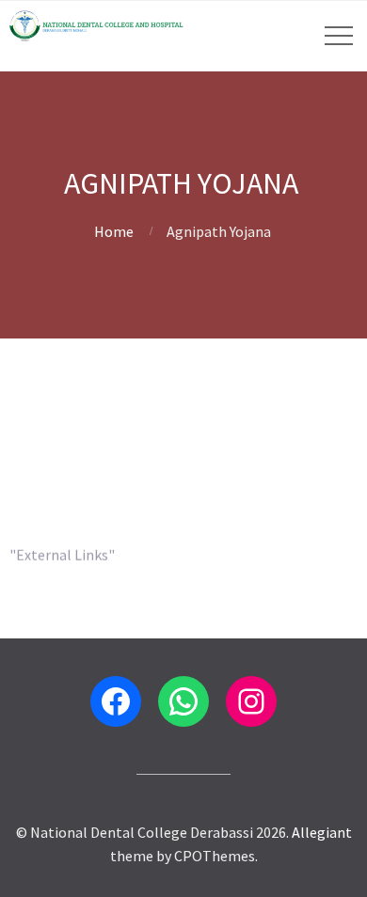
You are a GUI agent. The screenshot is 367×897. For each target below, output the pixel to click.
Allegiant (322, 832)
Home (114, 231)
